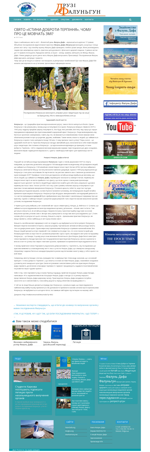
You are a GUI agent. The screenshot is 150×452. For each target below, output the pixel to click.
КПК (109, 371)
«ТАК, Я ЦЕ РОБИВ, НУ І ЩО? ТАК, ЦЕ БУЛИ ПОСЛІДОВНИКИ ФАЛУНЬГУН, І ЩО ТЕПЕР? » (56, 315)
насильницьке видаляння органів (119, 390)
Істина (113, 364)
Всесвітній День (105, 366)
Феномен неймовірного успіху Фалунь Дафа (25, 343)
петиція (123, 398)
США (122, 373)
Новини (27, 19)
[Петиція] (86, 326)
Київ (119, 371)
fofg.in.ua (125, 431)
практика (130, 398)
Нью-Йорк (110, 373)
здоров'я (103, 387)
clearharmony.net (71, 434)
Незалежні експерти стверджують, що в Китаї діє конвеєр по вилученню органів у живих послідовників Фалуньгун (56, 307)
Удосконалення (96, 438)
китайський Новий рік (113, 388)
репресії (114, 401)
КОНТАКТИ (89, 19)
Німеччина (117, 373)
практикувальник (104, 401)
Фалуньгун (107, 381)
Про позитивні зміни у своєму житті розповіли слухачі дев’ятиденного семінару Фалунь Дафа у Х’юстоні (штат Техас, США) (81, 406)
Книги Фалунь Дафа (97, 427)
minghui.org (69, 431)
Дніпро (133, 366)
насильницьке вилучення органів (114, 392)
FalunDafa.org (70, 427)
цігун (122, 401)
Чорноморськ (109, 385)
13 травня (102, 363)
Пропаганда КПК (96, 441)
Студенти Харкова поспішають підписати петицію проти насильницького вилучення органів (32, 392)
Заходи (125, 368)
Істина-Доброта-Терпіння (125, 364)
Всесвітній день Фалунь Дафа (120, 366)
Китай (114, 370)
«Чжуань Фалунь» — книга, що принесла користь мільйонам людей (82, 361)
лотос (130, 388)
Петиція (77, 342)
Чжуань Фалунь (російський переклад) (54, 343)
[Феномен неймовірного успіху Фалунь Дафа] (26, 326)
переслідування (109, 398)
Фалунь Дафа (116, 376)
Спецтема (65, 19)
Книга (123, 371)
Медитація (130, 370)
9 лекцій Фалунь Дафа (98, 434)
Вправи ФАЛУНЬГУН (98, 431)
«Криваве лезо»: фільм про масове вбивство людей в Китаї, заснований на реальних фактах (82, 392)
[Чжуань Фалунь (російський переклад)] (56, 326)
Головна (17, 19)
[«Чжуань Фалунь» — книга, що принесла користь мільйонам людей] (64, 358)
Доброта (102, 368)
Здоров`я (54, 19)
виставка (117, 385)
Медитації (102, 373)
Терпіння (102, 377)
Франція (119, 382)
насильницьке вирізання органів (111, 395)
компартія (124, 388)
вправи (125, 384)
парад (126, 395)
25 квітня (108, 363)
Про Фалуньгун (39, 19)
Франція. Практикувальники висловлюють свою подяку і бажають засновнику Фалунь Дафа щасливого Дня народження (74, 377)
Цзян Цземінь (126, 382)
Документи (77, 19)
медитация (103, 390)
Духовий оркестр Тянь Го (114, 368)
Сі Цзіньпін (128, 373)
